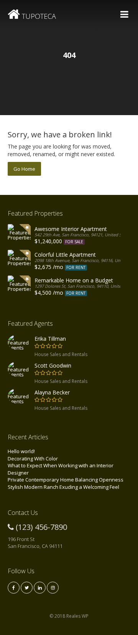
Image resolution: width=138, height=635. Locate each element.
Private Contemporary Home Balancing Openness (65, 479)
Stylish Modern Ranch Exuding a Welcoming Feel (63, 486)
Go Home (24, 168)
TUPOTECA (38, 16)
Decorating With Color (33, 458)
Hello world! (21, 451)
